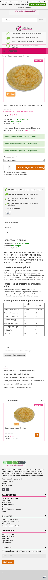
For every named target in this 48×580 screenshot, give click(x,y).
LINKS (4, 511)
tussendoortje (24, 387)
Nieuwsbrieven (7, 543)
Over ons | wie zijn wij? (10, 519)
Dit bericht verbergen (38, 5)
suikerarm (26, 384)
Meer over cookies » (24, 7)
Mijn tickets (6, 538)
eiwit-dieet (10, 374)
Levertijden (6, 500)
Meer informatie (30, 130)
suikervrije (10, 387)
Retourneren (6, 503)
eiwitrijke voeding (13, 377)
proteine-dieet (11, 384)
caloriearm (10, 371)
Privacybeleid (6, 524)
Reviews (8, 228)
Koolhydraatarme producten (12, 509)
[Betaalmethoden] (8, 213)
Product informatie (11, 223)
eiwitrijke (23, 374)
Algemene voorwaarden (10, 521)
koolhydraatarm (12, 381)
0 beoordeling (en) (9, 111)
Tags (6, 233)
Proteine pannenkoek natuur (19, 56)
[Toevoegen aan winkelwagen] (37, 435)
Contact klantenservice (10, 498)
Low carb (27, 381)
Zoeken (42, 20)
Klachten (5, 507)
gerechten (28, 377)
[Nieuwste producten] (7, 489)
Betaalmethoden (8, 505)
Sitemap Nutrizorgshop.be (11, 526)
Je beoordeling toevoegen (25, 111)
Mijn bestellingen (8, 536)
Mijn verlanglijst (7, 541)
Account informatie (8, 534)
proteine (39, 381)
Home (4, 56)
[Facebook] (3, 489)
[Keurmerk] (24, 28)
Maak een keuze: (10, 157)
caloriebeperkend (26, 371)
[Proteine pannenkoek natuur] (24, 415)
